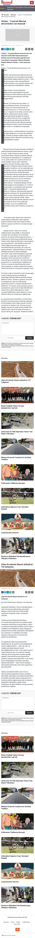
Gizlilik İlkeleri (26, 922)
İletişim (18, 922)
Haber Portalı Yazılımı (10, 935)
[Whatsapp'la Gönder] (10, 49)
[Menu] (31, 2)
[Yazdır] (13, 49)
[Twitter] (5, 49)
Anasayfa (6, 14)
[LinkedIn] (8, 49)
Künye (12, 922)
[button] (26, 49)
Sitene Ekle (17, 924)
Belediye (13, 14)
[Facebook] (2, 49)
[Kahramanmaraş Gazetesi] (6, 2)
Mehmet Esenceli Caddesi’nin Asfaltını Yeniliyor (18, 8)
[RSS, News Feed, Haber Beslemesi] (17, 929)
